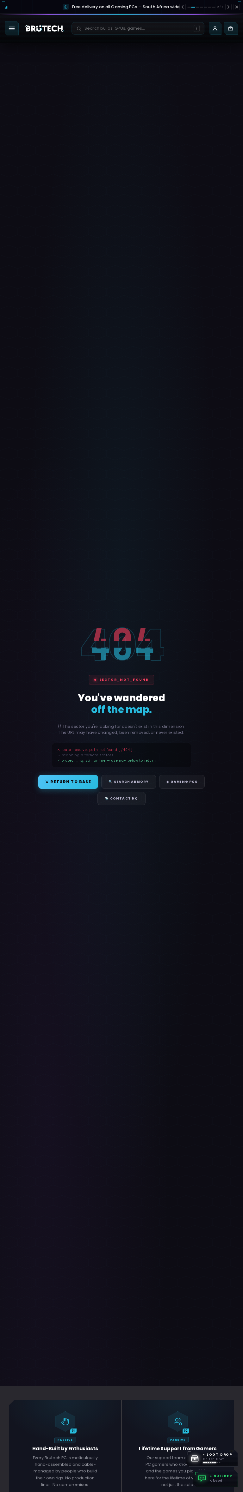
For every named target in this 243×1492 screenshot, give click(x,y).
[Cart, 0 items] (231, 28)
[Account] (215, 28)
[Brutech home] (44, 28)
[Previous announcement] (182, 7)
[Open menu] (12, 28)
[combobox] (134, 28)
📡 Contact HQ (121, 798)
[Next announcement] (228, 7)
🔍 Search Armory (129, 781)
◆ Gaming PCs (181, 781)
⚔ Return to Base (68, 781)
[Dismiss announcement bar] (237, 7)
